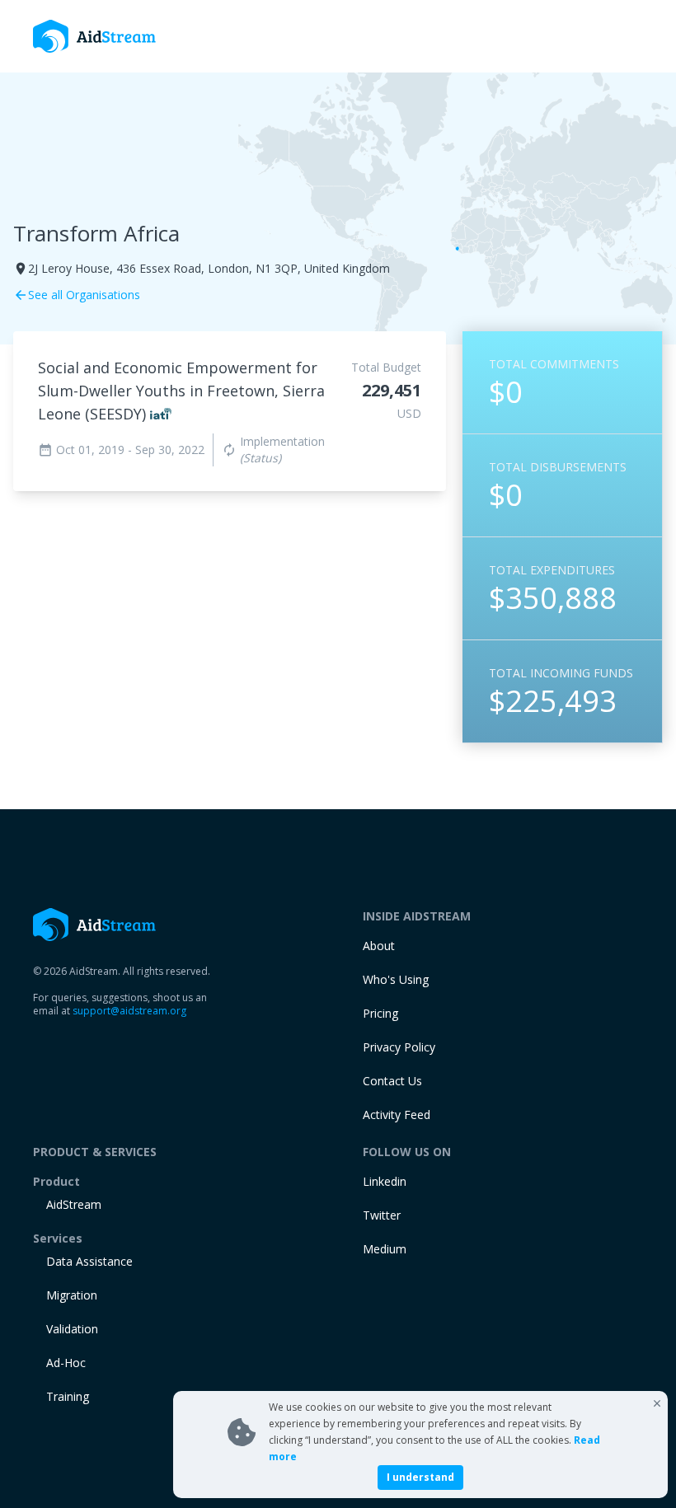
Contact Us (392, 1081)
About (379, 945)
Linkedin (384, 1181)
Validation (72, 1329)
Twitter (382, 1215)
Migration (71, 1295)
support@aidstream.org (129, 1011)
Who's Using (396, 979)
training (67, 1396)
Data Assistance (89, 1261)
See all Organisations (76, 294)
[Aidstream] (95, 36)
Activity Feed (396, 1114)
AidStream (73, 1204)
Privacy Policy (399, 1047)
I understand (420, 1477)
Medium (384, 1249)
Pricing (380, 1013)
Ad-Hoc (66, 1362)
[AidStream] (95, 924)
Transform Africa (96, 233)
